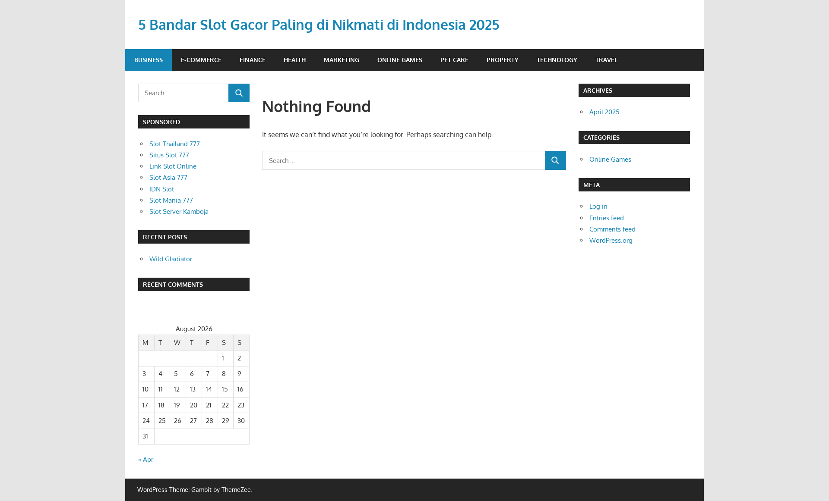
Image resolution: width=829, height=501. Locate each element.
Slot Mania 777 (171, 200)
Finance (253, 59)
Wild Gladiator (170, 259)
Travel (606, 59)
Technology (557, 59)
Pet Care (454, 59)
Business (148, 59)
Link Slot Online (172, 166)
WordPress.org (611, 240)
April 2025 (604, 112)
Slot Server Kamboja (179, 211)
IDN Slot (161, 189)
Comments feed (612, 229)
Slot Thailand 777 (174, 144)
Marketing (341, 59)
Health (295, 59)
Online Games (399, 59)
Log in (598, 206)
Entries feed (606, 218)
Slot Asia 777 (168, 177)
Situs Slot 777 (169, 155)
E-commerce (201, 59)
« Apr (145, 459)
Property (503, 59)
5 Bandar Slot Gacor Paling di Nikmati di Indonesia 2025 (319, 24)
